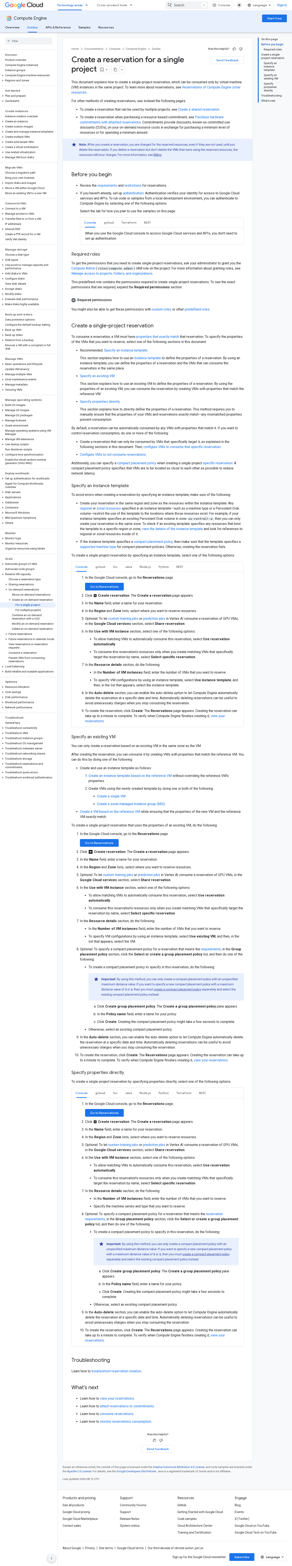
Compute (114, 48)
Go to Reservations (104, 587)
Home (75, 48)
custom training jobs (123, 619)
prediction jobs (154, 619)
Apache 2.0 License (79, 1471)
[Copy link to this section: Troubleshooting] (114, 1360)
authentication (133, 193)
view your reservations (211, 1060)
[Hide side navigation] (51, 1558)
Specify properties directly (100, 402)
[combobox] (186, 5)
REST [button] (147, 222)
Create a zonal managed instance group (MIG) (131, 804)
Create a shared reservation (198, 109)
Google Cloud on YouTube (252, 1525)
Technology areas (70, 5)
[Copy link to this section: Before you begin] (116, 174)
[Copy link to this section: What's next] (103, 1387)
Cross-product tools (112, 5)
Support (125, 1512)
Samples (84, 27)
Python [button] (164, 567)
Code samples (187, 1519)
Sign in (282, 5)
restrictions (133, 185)
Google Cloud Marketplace (80, 1519)
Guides (32, 27)
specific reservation (218, 463)
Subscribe (241, 1557)
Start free (274, 18)
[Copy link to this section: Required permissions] (116, 300)
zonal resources (109, 508)
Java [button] (128, 567)
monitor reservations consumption (125, 1422)
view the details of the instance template (172, 529)
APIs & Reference (58, 27)
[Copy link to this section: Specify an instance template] (133, 486)
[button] (28, 75)
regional (86, 508)
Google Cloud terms (130, 1548)
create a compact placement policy (177, 989)
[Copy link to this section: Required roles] (104, 254)
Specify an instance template (125, 350)
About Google (72, 1548)
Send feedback (227, 60)
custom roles (161, 309)
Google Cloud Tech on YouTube (256, 1532)
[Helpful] (234, 49)
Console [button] (90, 222)
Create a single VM (111, 796)
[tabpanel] (162, 236)
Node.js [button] (145, 567)
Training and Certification (194, 1532)
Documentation (93, 48)
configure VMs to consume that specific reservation (182, 447)
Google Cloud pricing (76, 1512)
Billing (157, 155)
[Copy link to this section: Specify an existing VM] (120, 737)
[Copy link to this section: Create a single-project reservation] (157, 326)
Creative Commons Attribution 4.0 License (178, 1467)
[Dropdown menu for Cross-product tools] (132, 5)
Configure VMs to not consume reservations (113, 455)
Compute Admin (83, 268)
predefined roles (197, 309)
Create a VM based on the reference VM (110, 812)
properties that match (157, 337)
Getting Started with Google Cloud (200, 1512)
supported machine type (98, 547)
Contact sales (72, 1525)
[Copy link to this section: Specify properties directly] (128, 1072)
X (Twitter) (242, 1519)
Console (224, 5)
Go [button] (115, 567)
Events (239, 1512)
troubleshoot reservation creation (116, 1371)
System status (130, 1525)
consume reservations (116, 1414)
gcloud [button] (109, 222)
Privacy (90, 1548)
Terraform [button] (128, 222)
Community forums (133, 1505)
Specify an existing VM (97, 376)
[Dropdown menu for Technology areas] (88, 5)
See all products (73, 1505)
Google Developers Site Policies (136, 1471)
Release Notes (129, 1519)
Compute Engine (30, 18)
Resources (106, 27)
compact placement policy (136, 463)
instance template (147, 358)
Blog (238, 1505)
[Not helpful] (240, 49)
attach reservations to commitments (127, 1406)
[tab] (90, 222)
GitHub (181, 1505)
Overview (12, 27)
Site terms (106, 1548)
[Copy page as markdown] (115, 69)
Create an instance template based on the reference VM (130, 776)
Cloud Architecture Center (194, 1525)
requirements (107, 185)
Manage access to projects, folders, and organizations (111, 273)
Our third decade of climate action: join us (175, 1548)
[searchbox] (28, 41)
